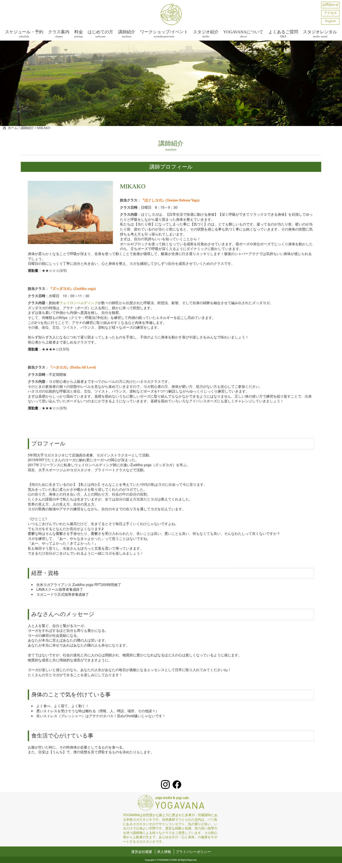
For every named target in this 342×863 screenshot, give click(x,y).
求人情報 (164, 851)
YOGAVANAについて (243, 34)
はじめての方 (100, 34)
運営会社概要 (141, 851)
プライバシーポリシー (193, 851)
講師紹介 (126, 34)
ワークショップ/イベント (164, 34)
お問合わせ (330, 5)
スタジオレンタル (320, 34)
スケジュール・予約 (24, 34)
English (330, 21)
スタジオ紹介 (206, 34)
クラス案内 (58, 34)
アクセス (330, 13)
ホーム (13, 128)
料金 (78, 34)
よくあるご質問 (283, 34)
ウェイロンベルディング (78, 302)
